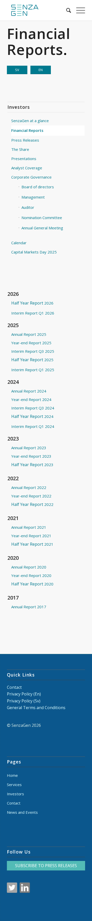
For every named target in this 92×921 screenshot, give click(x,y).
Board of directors (37, 186)
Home (12, 775)
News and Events (22, 812)
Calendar (19, 242)
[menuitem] (66, 10)
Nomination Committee (41, 217)
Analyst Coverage (26, 167)
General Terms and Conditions (36, 707)
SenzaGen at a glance (30, 120)
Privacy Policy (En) (24, 694)
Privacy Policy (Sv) (23, 701)
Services (14, 784)
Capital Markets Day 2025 (34, 251)
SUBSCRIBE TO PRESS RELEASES (46, 865)
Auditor (27, 207)
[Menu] (78, 10)
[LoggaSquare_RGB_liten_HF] (38, 10)
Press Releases (25, 140)
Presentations (23, 158)
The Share (20, 149)
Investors (15, 793)
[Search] (66, 10)
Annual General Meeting (42, 227)
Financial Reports (27, 130)
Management (33, 197)
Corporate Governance (31, 177)
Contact (14, 687)
